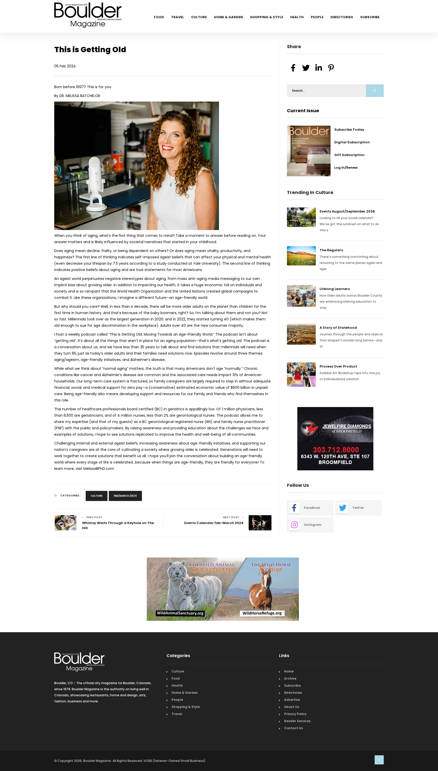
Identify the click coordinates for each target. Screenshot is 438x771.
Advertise (292, 700)
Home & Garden (228, 17)
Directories (342, 17)
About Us (291, 707)
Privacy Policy (295, 714)
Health (297, 17)
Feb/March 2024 (125, 496)
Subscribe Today (349, 129)
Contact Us (293, 728)
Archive (290, 678)
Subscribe (369, 17)
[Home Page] (87, 9)
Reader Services (297, 721)
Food (159, 17)
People (317, 17)
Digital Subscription (352, 142)
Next (387, 439)
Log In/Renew (346, 167)
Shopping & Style (266, 17)
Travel (177, 17)
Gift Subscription (349, 154)
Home (289, 671)
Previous (275, 439)
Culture (199, 17)
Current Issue (303, 110)
